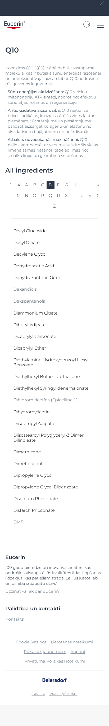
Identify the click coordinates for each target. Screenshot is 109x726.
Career (38, 694)
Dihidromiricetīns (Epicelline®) (45, 399)
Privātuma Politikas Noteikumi (54, 661)
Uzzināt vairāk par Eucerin (32, 591)
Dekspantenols (29, 301)
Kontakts (14, 619)
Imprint (78, 651)
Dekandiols (25, 289)
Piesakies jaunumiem (45, 651)
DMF (18, 522)
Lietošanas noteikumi (72, 642)
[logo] (14, 25)
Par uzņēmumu (63, 694)
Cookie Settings (31, 642)
